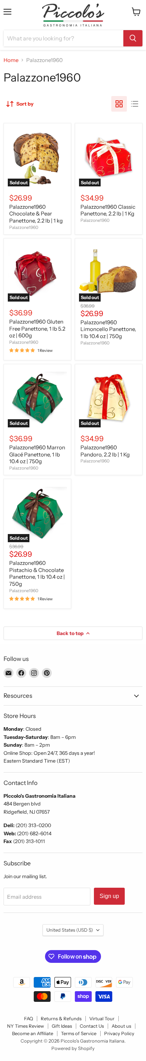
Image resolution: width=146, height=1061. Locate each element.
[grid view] (119, 104)
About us (121, 1026)
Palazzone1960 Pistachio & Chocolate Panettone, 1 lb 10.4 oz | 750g (37, 573)
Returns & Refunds (61, 1018)
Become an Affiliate (32, 1033)
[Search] (132, 38)
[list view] (134, 104)
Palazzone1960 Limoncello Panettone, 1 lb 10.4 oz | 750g (108, 329)
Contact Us (92, 1026)
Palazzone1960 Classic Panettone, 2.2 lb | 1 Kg (107, 210)
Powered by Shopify (73, 1048)
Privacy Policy (119, 1033)
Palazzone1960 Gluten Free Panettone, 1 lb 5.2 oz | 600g (37, 328)
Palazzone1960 (23, 227)
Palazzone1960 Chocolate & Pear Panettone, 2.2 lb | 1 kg (36, 213)
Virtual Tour (101, 1018)
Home (11, 60)
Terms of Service (78, 1033)
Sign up (109, 896)
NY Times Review (25, 1026)
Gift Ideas (62, 1026)
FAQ (28, 1018)
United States (69, 930)
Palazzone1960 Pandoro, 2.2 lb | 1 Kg (105, 451)
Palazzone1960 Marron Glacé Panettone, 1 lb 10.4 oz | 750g (37, 454)
